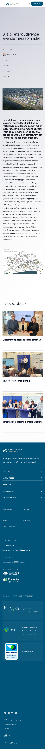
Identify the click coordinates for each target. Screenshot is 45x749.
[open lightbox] (23, 261)
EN (9, 735)
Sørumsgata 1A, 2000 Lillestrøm (14, 562)
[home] (12, 4)
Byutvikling (6, 76)
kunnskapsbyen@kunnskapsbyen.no (16, 550)
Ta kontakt (37, 3)
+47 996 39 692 (8, 545)
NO (6, 735)
